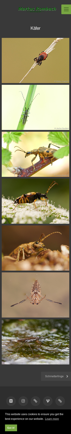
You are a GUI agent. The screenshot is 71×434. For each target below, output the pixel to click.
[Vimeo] (48, 401)
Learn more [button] (52, 418)
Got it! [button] (11, 427)
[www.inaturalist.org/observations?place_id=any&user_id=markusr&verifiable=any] (60, 401)
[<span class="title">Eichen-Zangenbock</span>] (35, 248)
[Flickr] (11, 401)
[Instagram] (23, 401)
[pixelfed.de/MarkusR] (35, 401)
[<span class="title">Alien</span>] (35, 295)
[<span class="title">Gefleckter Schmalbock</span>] (35, 201)
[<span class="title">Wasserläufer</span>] (35, 341)
